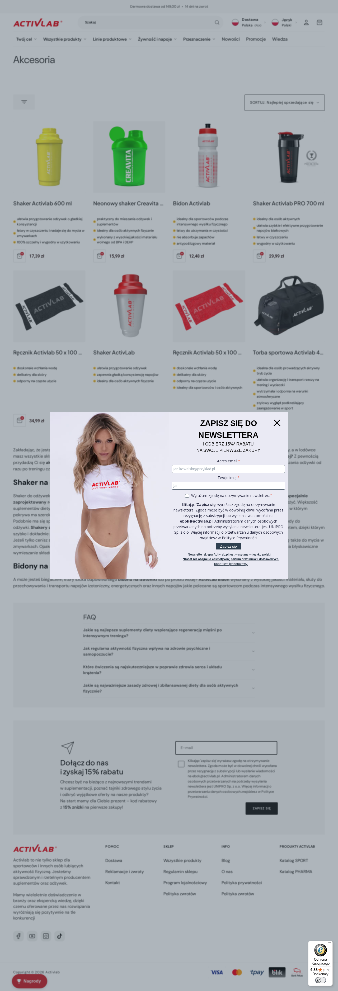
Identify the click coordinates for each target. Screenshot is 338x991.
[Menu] (329, 944)
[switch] (320, 980)
